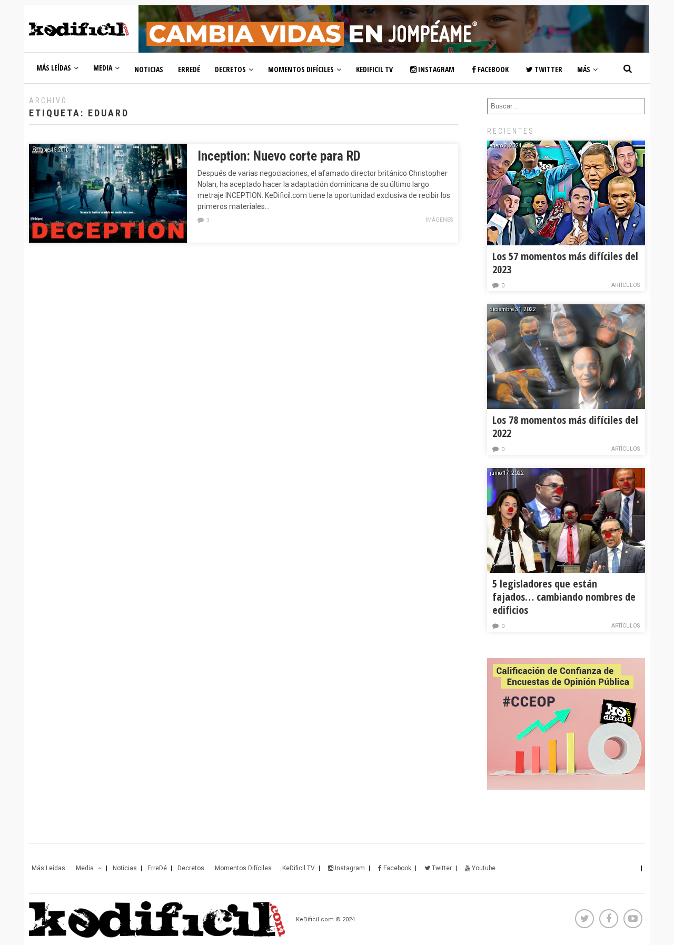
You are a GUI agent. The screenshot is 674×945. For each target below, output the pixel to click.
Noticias (148, 69)
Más (583, 69)
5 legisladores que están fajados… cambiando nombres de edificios (564, 596)
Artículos (625, 285)
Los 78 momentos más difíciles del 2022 (565, 426)
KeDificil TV (374, 69)
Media (102, 68)
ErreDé (189, 69)
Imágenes (439, 220)
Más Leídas (53, 68)
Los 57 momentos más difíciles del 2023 (565, 262)
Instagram (435, 69)
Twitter (547, 69)
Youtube (482, 868)
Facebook (492, 69)
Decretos (230, 69)
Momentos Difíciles (301, 69)
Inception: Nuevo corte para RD (279, 156)
